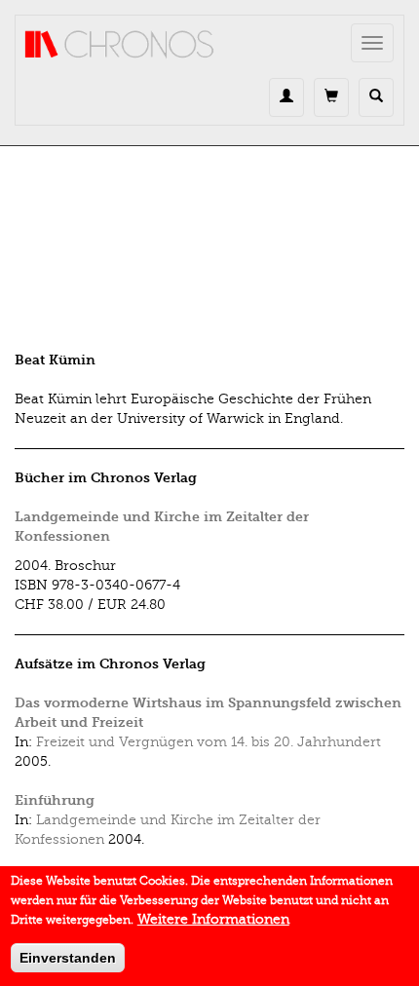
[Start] (120, 44)
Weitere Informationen (213, 919)
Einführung (55, 800)
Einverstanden (67, 958)
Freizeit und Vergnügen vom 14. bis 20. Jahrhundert (208, 742)
